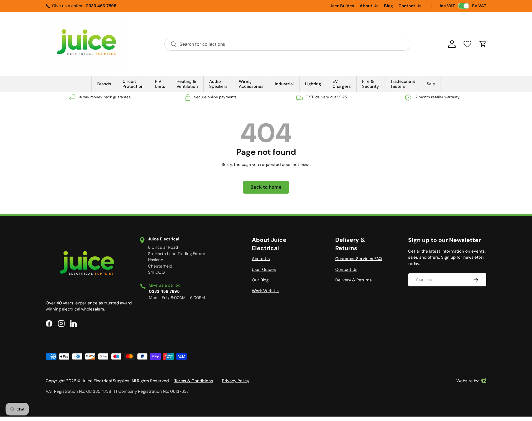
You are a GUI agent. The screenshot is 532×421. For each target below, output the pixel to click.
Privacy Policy (235, 381)
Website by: (467, 381)
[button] (483, 44)
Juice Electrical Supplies (105, 381)
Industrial (284, 84)
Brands (104, 84)
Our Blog (260, 280)
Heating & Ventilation (187, 84)
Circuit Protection (133, 84)
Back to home (266, 187)
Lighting (313, 84)
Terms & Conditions (193, 381)
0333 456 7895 (101, 6)
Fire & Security (370, 84)
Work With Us (265, 291)
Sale (431, 84)
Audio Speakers (218, 84)
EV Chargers (341, 84)
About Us (369, 6)
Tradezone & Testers (402, 84)
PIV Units (160, 84)
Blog (388, 6)
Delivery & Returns (353, 280)
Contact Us (409, 6)
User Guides (341, 6)
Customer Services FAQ (358, 258)
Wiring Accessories (251, 84)
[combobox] (287, 44)
